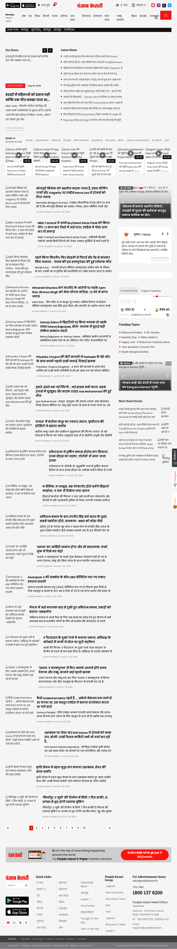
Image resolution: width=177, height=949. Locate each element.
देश (38, 895)
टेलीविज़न (69, 29)
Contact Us (13, 945)
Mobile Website (60, 945)
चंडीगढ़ (40, 921)
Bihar (121, 140)
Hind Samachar (114, 892)
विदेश (39, 902)
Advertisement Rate (42, 945)
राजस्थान (63, 915)
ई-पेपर (40, 883)
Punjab (67, 140)
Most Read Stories (130, 401)
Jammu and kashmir (138, 140)
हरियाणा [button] (97, 16)
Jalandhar (81, 939)
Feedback (26, 945)
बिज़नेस (63, 921)
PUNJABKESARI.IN (141, 945)
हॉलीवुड (57, 29)
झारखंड (143, 16)
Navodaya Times (115, 899)
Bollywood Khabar (130, 332)
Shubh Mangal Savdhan (134, 352)
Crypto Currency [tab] (151, 291)
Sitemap (74, 945)
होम (24, 16)
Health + (86, 899)
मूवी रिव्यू (35, 29)
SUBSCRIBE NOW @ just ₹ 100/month (145, 855)
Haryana (110, 140)
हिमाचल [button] (86, 16)
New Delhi (25, 939)
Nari (167, 140)
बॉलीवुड (47, 29)
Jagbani (110, 886)
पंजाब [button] (55, 16)
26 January (152, 332)
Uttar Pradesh (81, 140)
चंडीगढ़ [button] (63, 16)
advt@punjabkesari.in (145, 880)
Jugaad (110, 918)
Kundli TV (157, 140)
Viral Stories (88, 906)
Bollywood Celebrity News (153, 342)
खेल (61, 927)
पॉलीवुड (25, 29)
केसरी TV (41, 889)
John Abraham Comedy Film (137, 347)
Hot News (12, 50)
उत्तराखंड (63, 908)
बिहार (134, 16)
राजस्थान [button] (154, 16)
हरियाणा (63, 889)
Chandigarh (38, 939)
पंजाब (39, 915)
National (56, 140)
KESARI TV (10, 138)
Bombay (60, 939)
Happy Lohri (127, 342)
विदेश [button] (37, 16)
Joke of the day (90, 929)
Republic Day (128, 337)
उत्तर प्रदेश (72, 18)
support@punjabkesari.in (147, 927)
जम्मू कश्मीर (120, 18)
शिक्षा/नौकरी (87, 912)
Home (29, 140)
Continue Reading (14, 127)
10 (84, 828)
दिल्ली (46, 16)
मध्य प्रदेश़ (107, 18)
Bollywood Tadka (116, 924)
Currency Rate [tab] (128, 290)
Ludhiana (50, 939)
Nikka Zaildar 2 (148, 337)
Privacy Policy (86, 945)
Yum (108, 911)
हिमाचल (63, 883)
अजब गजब (12, 29)
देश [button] (30, 16)
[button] (44, 50)
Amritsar (70, 939)
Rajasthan (97, 140)
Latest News (42, 140)
